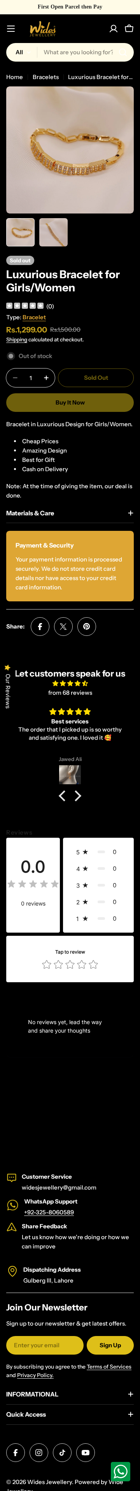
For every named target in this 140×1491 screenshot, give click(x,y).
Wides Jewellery (49, 1482)
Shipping (16, 339)
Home (14, 77)
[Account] (113, 28)
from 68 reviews (70, 692)
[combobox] (70, 52)
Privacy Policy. (35, 1375)
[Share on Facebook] (40, 626)
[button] (64, 795)
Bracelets (46, 77)
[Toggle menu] (11, 28)
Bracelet (34, 317)
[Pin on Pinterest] (86, 626)
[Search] (123, 52)
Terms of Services (109, 1366)
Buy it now (70, 402)
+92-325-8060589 (49, 1212)
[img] (25, 307)
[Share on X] (63, 626)
